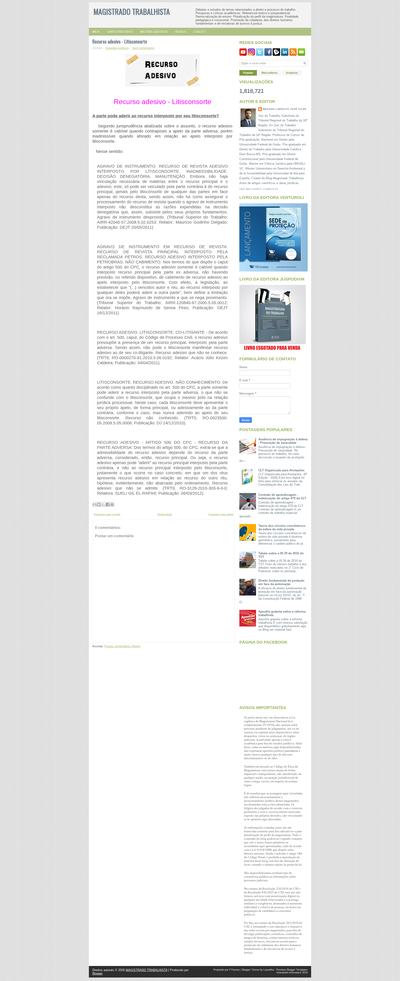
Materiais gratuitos (154, 31)
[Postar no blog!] (99, 504)
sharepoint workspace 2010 (292, 972)
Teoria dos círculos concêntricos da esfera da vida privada (281, 527)
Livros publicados (120, 31)
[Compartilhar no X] (103, 504)
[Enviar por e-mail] (94, 504)
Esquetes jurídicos (117, 48)
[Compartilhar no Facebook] (107, 504)
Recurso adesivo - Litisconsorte (119, 41)
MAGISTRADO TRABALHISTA (132, 11)
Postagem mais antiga (221, 514)
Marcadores (270, 72)
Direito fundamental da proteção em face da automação (281, 582)
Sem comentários (143, 48)
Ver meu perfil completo (258, 189)
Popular (248, 72)
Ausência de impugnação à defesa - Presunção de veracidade (282, 441)
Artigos (180, 31)
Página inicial (164, 514)
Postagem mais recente (107, 514)
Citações (200, 31)
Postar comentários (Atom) (122, 646)
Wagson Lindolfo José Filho (284, 109)
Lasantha (268, 969)
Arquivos (292, 72)
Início (96, 31)
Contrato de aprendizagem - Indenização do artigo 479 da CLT (282, 496)
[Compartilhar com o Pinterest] (112, 504)
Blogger (97, 973)
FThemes (234, 969)
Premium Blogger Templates (292, 969)
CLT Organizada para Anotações (281, 470)
